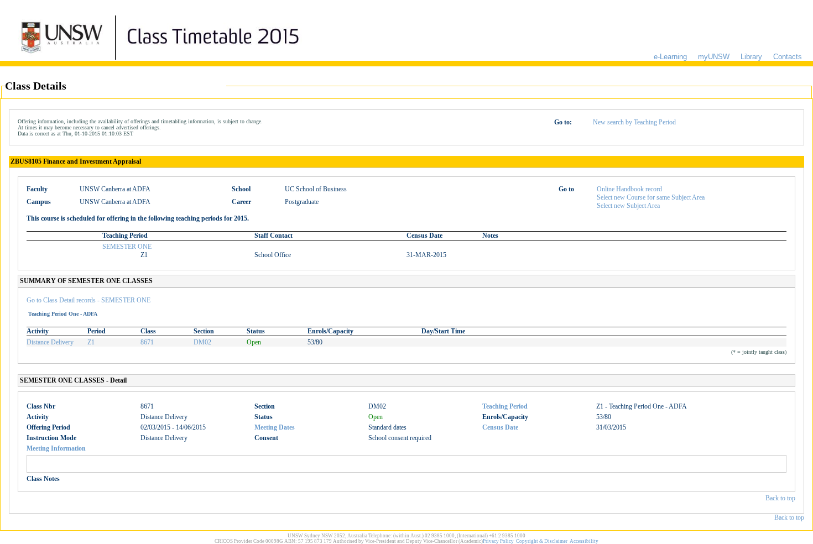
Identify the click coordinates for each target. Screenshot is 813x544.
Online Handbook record (629, 189)
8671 (147, 342)
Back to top (780, 498)
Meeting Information (56, 448)
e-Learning (670, 57)
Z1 (91, 342)
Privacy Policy (498, 541)
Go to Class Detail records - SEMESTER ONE (88, 300)
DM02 (202, 342)
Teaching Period (505, 406)
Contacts (787, 57)
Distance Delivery (50, 342)
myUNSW (713, 57)
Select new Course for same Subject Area (651, 197)
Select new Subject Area (628, 206)
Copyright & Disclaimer (541, 541)
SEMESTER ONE (127, 246)
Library (751, 57)
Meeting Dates (274, 427)
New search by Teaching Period (634, 122)
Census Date (500, 427)
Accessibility (584, 541)
